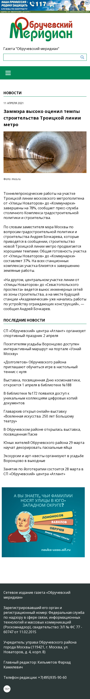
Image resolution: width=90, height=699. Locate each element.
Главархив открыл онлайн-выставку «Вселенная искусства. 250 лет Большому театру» (38, 416)
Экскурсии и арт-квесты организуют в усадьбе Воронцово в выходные (43, 458)
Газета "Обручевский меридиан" (31, 48)
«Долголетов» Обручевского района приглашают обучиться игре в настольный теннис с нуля (40, 367)
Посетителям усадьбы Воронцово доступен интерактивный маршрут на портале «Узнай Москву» (42, 349)
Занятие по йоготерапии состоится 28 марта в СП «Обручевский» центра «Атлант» (43, 471)
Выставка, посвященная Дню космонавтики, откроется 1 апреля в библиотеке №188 (42, 382)
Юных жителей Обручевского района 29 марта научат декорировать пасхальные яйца (43, 445)
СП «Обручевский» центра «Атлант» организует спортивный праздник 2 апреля (44, 333)
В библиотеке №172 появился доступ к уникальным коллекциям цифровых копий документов (40, 398)
